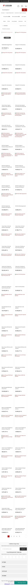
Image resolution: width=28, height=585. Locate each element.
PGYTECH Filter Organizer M (20, 206)
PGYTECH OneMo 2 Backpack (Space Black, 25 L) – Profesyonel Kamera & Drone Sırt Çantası (7, 146)
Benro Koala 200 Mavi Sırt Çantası (7, 327)
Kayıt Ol (23, 549)
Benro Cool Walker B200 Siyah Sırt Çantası (6, 408)
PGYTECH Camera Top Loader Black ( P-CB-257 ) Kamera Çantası (20, 126)
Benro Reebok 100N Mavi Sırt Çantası (20, 348)
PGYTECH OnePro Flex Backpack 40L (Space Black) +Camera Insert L (6, 206)
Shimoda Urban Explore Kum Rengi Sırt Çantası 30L (20, 106)
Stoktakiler (6, 25)
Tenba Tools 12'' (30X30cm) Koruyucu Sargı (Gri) (7, 448)
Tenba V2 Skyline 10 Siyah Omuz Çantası (20, 468)
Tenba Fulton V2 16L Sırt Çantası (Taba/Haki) (6, 227)
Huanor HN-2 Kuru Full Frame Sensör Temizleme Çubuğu (7, 126)
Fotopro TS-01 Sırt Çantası (20, 44)
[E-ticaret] (14, 584)
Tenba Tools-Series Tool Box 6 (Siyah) (6, 489)
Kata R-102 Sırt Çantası (19, 286)
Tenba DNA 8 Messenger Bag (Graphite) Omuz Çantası (20, 529)
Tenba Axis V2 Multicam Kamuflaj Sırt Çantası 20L (20, 267)
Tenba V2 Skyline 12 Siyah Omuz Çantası (7, 468)
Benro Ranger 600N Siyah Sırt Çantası (7, 388)
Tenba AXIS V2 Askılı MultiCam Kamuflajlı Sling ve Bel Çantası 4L (7, 509)
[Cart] (25, 6)
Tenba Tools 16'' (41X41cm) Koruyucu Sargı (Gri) (20, 428)
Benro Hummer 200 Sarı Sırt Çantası (7, 368)
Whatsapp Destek (22, 582)
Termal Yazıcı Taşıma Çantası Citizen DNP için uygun (6, 106)
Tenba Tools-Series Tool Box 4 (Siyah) (20, 448)
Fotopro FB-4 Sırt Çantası (7, 64)
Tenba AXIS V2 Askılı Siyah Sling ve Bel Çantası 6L (20, 509)
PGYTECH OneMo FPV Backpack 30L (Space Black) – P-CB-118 (6, 186)
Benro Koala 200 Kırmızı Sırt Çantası (7, 348)
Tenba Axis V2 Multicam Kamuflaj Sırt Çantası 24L (7, 267)
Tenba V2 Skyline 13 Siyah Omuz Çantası (20, 489)
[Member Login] (18, 6)
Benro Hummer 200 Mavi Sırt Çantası (20, 368)
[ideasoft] (7, 584)
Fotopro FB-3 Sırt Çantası (20, 64)
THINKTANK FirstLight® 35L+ (7, 44)
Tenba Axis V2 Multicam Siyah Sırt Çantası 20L (6, 287)
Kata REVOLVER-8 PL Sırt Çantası (6, 307)
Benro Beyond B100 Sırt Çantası (19, 388)
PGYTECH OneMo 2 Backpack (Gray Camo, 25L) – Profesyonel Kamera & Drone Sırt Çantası (20, 146)
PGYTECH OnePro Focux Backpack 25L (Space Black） (19, 186)
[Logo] (7, 6)
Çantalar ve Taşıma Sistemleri (20, 12)
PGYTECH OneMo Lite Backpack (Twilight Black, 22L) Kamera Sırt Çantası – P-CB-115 (7, 166)
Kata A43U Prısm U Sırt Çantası (19, 307)
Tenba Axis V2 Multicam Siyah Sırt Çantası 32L (20, 247)
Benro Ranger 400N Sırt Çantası (19, 408)
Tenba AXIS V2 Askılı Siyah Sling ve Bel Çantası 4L (7, 529)
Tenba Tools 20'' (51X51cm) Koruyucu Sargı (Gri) (7, 428)
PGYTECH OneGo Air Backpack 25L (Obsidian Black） (20, 166)
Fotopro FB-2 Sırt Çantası (7, 85)
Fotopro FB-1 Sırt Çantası (20, 85)
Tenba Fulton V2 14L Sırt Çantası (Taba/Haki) (6, 247)
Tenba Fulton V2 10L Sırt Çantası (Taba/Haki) (19, 227)
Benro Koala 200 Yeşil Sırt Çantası (20, 327)
